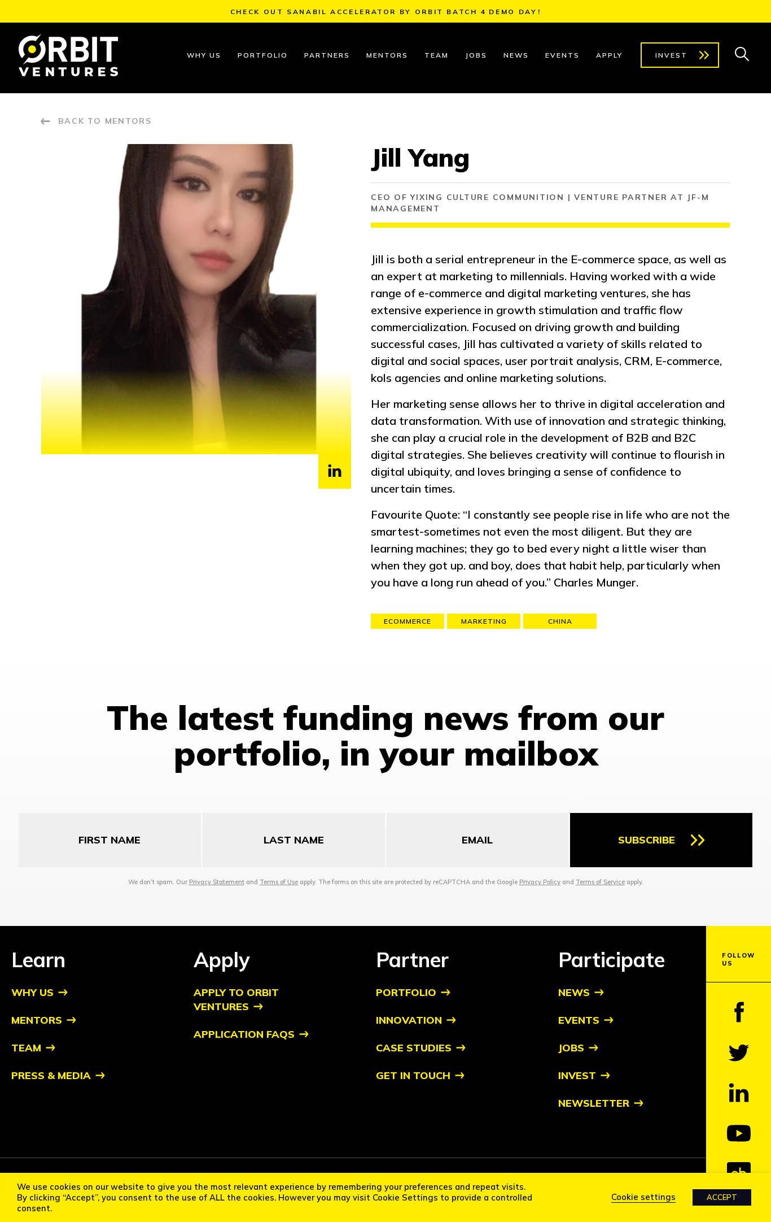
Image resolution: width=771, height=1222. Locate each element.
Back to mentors (105, 121)
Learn (38, 959)
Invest (671, 55)
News (516, 55)
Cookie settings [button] (643, 1196)
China (560, 621)
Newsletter (593, 1103)
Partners (327, 55)
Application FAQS (244, 1034)
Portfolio (263, 55)
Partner (412, 959)
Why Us (204, 55)
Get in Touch (413, 1075)
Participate (611, 959)
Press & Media (51, 1075)
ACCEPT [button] (722, 1197)
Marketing (484, 621)
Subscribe (646, 839)
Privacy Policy (539, 882)
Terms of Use (279, 882)
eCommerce (407, 621)
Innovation (409, 1020)
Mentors (387, 55)
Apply (609, 55)
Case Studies (414, 1047)
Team (436, 55)
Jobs (476, 55)
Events (562, 55)
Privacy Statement (216, 882)
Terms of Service (600, 882)
